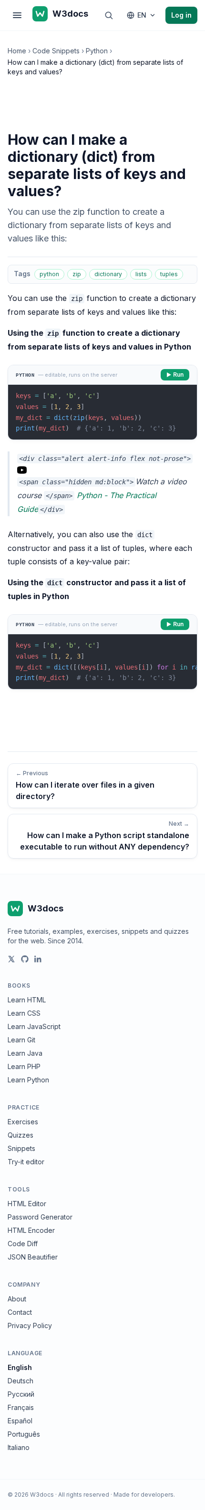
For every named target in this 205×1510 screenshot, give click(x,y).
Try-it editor (26, 1162)
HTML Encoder (31, 1230)
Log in (181, 15)
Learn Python (28, 1080)
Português (24, 1434)
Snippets (21, 1148)
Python (97, 51)
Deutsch (20, 1381)
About (17, 1299)
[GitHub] (25, 959)
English (20, 1367)
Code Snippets (56, 51)
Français (21, 1407)
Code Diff (23, 1244)
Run (178, 374)
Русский (21, 1394)
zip (76, 274)
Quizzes (20, 1135)
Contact (20, 1312)
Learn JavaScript (34, 1026)
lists (141, 274)
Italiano (19, 1447)
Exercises (23, 1122)
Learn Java (25, 1053)
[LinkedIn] (38, 959)
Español (20, 1421)
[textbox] (102, 412)
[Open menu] (17, 15)
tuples (169, 274)
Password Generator (40, 1217)
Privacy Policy (30, 1325)
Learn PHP (24, 1066)
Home (17, 51)
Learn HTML (27, 1000)
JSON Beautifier (33, 1257)
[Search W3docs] (108, 15)
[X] (11, 959)
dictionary (108, 274)
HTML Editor (27, 1204)
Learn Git (21, 1040)
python (49, 274)
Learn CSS (24, 1013)
